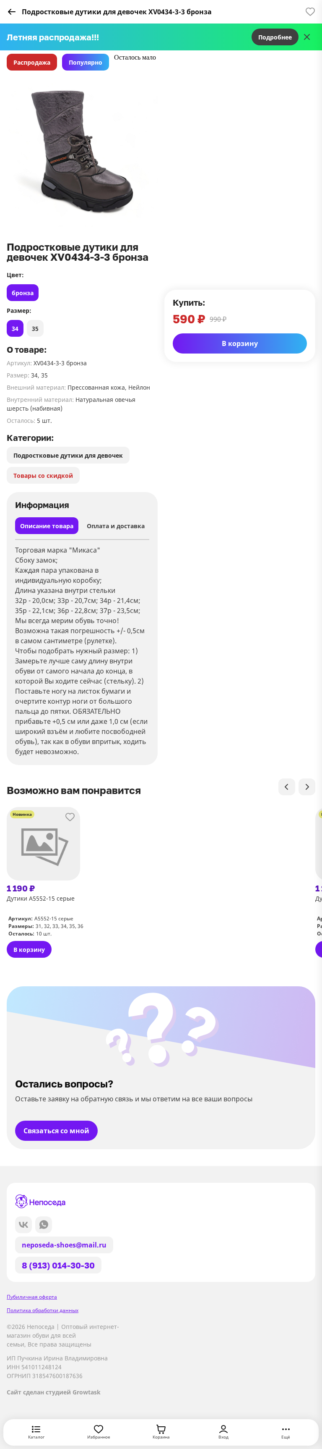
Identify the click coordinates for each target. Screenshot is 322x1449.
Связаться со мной (56, 1130)
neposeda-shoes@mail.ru (64, 1245)
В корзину (240, 343)
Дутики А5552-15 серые (41, 898)
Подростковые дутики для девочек (68, 455)
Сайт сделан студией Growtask (54, 1392)
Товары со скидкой (43, 476)
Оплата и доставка (116, 526)
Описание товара (46, 526)
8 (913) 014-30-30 (58, 1265)
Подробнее (275, 37)
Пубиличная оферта (32, 1296)
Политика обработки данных (42, 1310)
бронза (23, 293)
